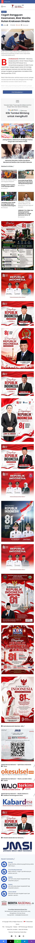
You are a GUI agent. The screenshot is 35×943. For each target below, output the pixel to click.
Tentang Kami (8, 926)
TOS (3, 926)
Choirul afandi (12, 891)
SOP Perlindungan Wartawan (25, 926)
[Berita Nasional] (17, 6)
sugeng (10, 877)
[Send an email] (7, 25)
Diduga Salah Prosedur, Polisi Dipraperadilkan (8, 185)
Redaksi (15, 926)
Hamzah (10, 862)
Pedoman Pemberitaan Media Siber (17, 932)
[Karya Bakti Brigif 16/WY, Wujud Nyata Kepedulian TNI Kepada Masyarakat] (26, 174)
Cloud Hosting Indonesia (15, 869)
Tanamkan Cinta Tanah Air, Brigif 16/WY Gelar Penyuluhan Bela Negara (8, 204)
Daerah (4, 11)
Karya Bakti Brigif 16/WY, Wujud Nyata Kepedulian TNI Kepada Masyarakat (25, 182)
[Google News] (13, 110)
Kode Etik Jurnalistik (12, 929)
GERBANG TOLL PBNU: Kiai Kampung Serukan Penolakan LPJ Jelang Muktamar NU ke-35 (25, 213)
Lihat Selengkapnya (17, 92)
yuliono (5, 25)
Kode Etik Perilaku (23, 929)
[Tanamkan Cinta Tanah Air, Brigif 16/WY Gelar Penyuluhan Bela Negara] (9, 196)
